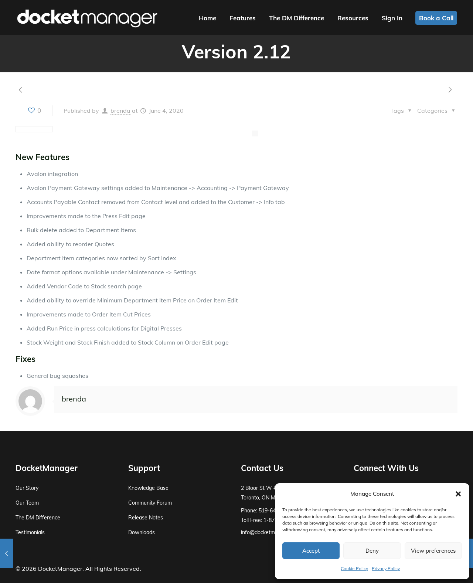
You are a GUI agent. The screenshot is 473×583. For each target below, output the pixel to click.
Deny (372, 550)
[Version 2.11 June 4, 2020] (6, 553)
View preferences (433, 550)
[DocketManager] (87, 18)
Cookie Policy (354, 568)
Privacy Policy (386, 568)
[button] (458, 494)
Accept (311, 550)
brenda (120, 110)
